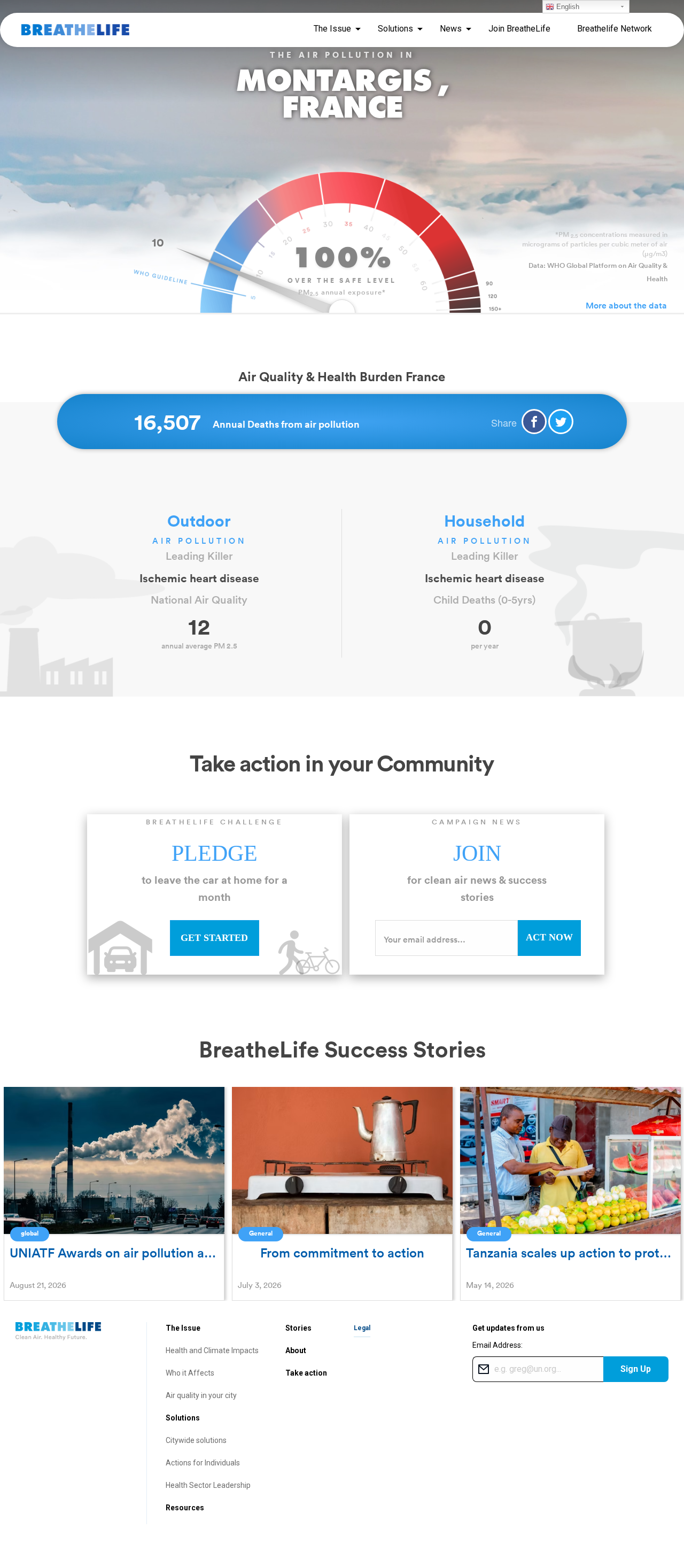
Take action (306, 1373)
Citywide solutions (196, 1440)
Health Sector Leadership (208, 1485)
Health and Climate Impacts (212, 1350)
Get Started (214, 937)
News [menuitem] (451, 29)
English (566, 7)
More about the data (626, 305)
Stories (298, 1328)
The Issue (183, 1328)
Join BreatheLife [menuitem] (519, 29)
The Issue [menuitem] (332, 29)
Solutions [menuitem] (395, 29)
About (295, 1350)
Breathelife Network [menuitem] (614, 29)
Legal (362, 1328)
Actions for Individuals (203, 1462)
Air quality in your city (201, 1395)
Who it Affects (190, 1373)
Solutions (183, 1418)
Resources (185, 1507)
